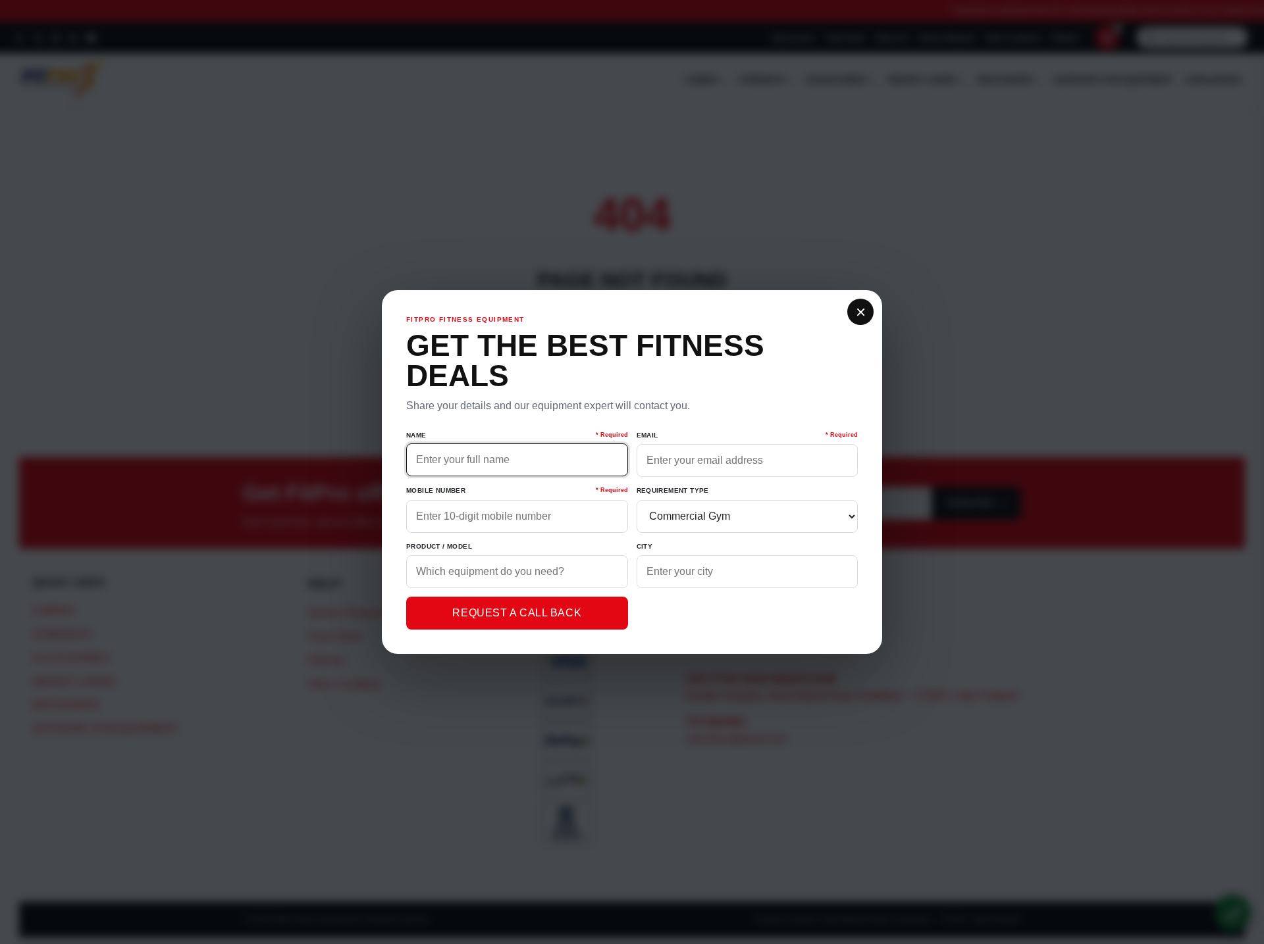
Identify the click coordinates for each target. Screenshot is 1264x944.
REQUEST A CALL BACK (516, 612)
